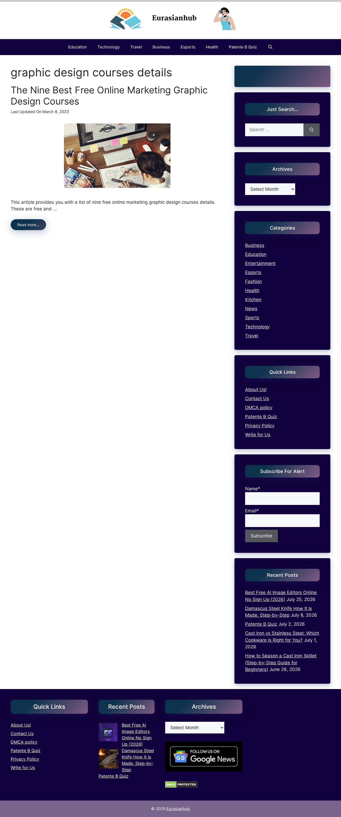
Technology (109, 46)
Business (161, 46)
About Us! (256, 389)
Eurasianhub (178, 808)
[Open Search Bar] (270, 47)
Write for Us (257, 434)
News (251, 308)
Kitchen (253, 299)
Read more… (28, 224)
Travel (136, 46)
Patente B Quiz (243, 46)
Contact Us (257, 398)
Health (212, 46)
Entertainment (260, 263)
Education (77, 46)
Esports (188, 46)
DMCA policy (258, 407)
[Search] (311, 129)
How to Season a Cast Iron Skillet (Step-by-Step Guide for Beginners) (280, 662)
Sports (252, 317)
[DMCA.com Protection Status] (181, 786)
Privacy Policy (259, 425)
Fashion (253, 281)
